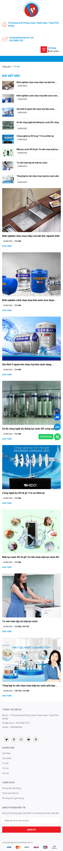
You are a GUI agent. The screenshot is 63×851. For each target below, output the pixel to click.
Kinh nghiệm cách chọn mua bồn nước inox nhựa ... (29, 300)
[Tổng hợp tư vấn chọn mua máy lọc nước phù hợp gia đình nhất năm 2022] (8, 179)
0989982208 (46, 436)
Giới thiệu (6, 753)
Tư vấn (18, 241)
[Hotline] (57, 436)
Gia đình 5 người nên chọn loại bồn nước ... (37, 109)
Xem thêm (7, 246)
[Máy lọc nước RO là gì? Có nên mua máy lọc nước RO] (8, 152)
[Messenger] (57, 417)
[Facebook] (14, 739)
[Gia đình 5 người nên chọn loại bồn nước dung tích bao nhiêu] (8, 112)
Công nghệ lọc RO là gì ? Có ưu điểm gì (35, 136)
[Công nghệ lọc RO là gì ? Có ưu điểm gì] (8, 139)
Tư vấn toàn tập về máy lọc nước (32, 163)
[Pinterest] (36, 739)
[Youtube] (29, 739)
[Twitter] (7, 739)
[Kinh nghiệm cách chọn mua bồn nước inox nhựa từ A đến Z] (8, 98)
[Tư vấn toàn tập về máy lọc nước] (8, 165)
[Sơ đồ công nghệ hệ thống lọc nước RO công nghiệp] (8, 125)
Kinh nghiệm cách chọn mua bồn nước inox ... (38, 95)
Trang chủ (6, 67)
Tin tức (25, 627)
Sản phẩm (7, 758)
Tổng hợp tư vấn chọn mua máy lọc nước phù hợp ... (29, 685)
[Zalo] (57, 427)
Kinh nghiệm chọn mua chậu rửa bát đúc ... (37, 82)
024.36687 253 (16, 40)
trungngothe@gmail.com (21, 37)
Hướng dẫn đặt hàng (11, 788)
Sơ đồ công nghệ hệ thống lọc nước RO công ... (38, 123)
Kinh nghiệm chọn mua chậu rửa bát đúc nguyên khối (30, 236)
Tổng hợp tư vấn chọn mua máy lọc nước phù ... (38, 177)
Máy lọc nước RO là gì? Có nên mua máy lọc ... (38, 149)
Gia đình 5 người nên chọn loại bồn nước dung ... (28, 364)
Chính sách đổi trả (10, 793)
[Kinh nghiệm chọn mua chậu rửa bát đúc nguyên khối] (8, 85)
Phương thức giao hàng (13, 798)
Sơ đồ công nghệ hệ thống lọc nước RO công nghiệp (30, 428)
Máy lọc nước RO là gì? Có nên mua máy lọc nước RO (30, 557)
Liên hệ (5, 773)
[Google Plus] (21, 739)
